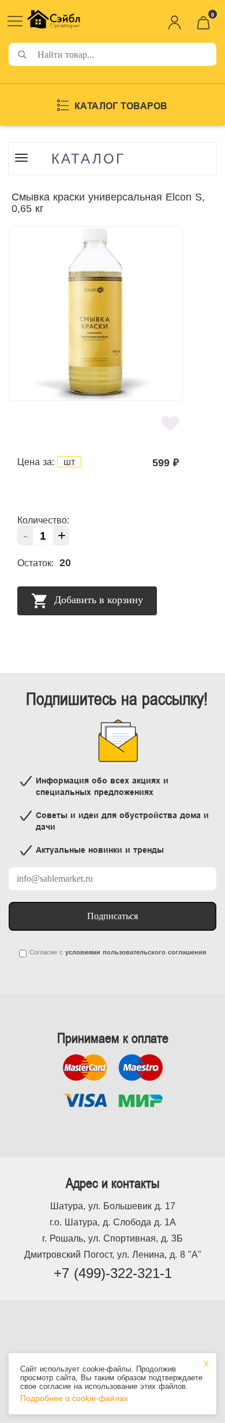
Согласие (43, 952)
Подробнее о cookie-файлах (74, 1398)
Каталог (88, 159)
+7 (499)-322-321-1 (113, 1273)
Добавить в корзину (97, 599)
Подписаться (112, 916)
